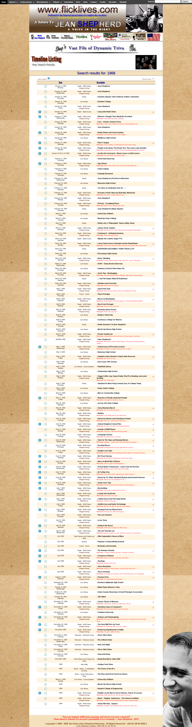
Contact (94, 2)
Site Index (113, 2)
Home (3, 2)
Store (78, 2)
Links (85, 2)
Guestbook (68, 2)
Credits (103, 2)
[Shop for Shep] (110, 40)
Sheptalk (123, 2)
